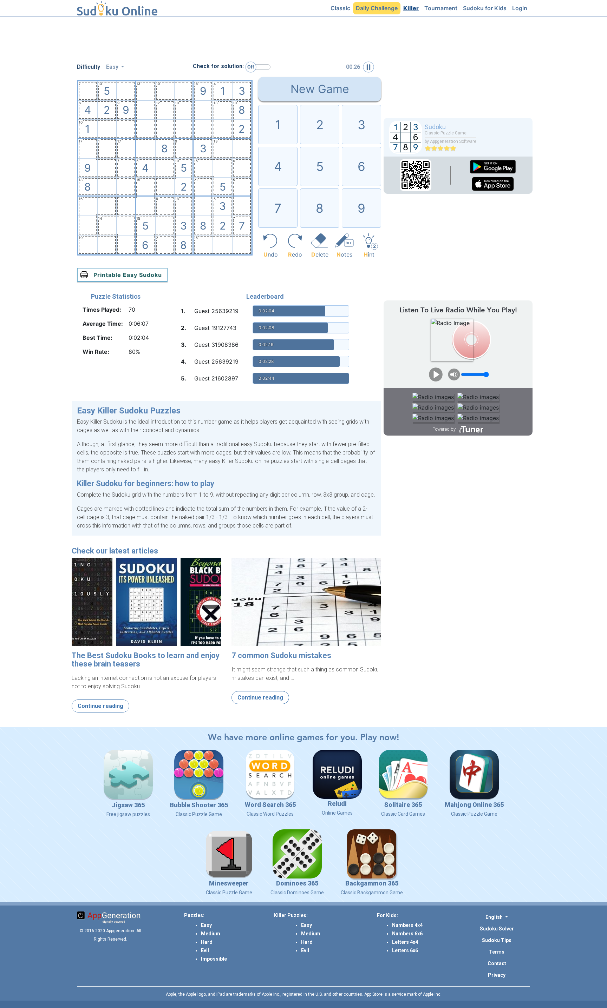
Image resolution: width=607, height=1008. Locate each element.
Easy (206, 925)
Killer (412, 8)
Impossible (214, 959)
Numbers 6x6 (407, 933)
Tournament (442, 8)
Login (521, 8)
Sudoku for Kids (486, 8)
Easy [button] (113, 67)
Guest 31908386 (216, 344)
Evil (205, 950)
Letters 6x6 (405, 950)
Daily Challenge (378, 8)
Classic (342, 8)
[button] (496, 917)
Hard (207, 942)
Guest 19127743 (215, 327)
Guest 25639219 (216, 310)
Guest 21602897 (216, 378)
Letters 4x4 (405, 942)
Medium (210, 933)
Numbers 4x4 (407, 925)
